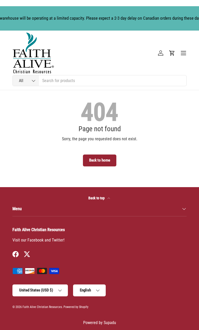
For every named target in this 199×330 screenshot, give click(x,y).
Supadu (110, 322)
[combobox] (99, 80)
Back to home (99, 160)
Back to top (96, 198)
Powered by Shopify (75, 307)
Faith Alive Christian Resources (42, 307)
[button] (172, 53)
